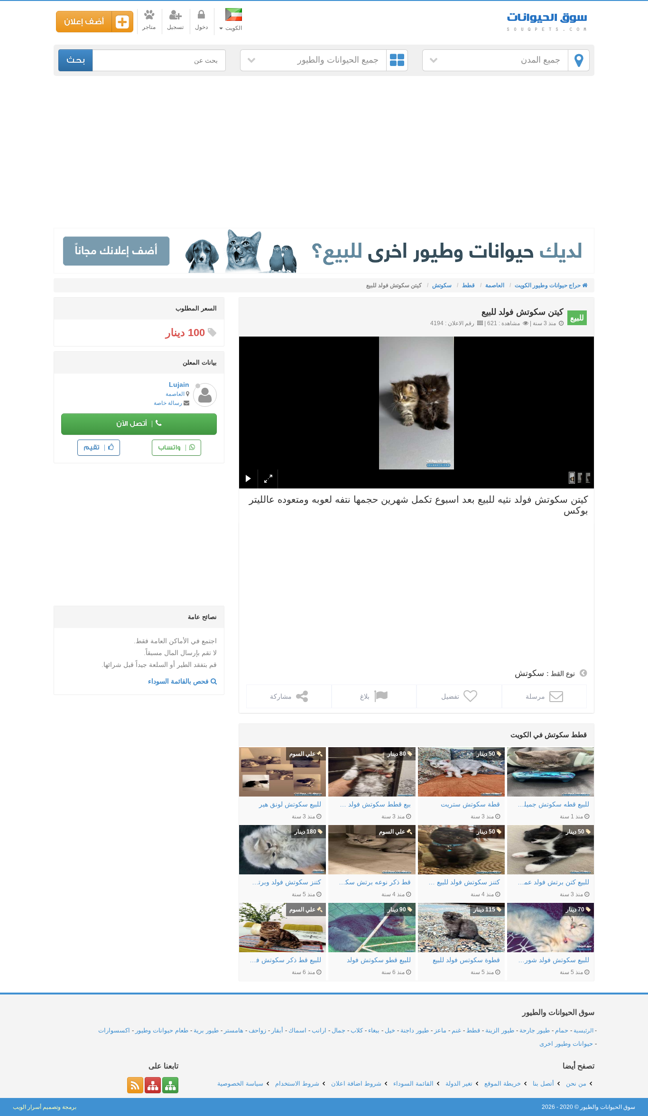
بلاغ (365, 696)
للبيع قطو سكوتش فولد (378, 960)
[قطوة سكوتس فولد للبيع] (461, 927)
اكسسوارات (114, 1030)
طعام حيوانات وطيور (161, 1030)
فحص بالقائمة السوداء (179, 681)
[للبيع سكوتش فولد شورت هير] (550, 927)
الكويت (233, 28)
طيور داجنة (414, 1030)
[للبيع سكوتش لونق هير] (282, 772)
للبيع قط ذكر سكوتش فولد (285, 960)
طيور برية (206, 1030)
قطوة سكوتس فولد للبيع (466, 960)
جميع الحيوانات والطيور (338, 60)
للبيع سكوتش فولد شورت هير (553, 960)
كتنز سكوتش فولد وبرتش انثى (285, 882)
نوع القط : (560, 673)
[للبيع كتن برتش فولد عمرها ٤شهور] (550, 849)
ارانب (319, 1030)
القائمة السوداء (413, 1083)
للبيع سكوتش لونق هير (290, 804)
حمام (561, 1030)
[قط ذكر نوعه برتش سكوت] (371, 849)
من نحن (576, 1083)
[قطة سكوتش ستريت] (461, 772)
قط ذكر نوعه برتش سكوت (374, 882)
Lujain (179, 384)
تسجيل (175, 27)
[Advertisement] (324, 151)
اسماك (297, 1030)
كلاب (357, 1030)
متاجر (149, 27)
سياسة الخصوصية (240, 1083)
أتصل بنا (543, 1083)
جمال (338, 1030)
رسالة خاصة (168, 403)
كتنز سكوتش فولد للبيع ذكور (463, 882)
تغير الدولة (458, 1083)
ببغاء (374, 1030)
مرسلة (536, 696)
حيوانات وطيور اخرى (566, 1043)
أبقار (277, 1030)
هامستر (233, 1030)
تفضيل (451, 696)
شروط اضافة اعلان (356, 1083)
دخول (201, 27)
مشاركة (282, 696)
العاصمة (175, 394)
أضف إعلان (84, 21)
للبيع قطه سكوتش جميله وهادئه (553, 804)
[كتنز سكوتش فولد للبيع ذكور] (461, 849)
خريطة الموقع (502, 1083)
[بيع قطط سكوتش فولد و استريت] (371, 772)
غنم (456, 1030)
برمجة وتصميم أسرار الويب (44, 1107)
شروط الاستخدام (297, 1083)
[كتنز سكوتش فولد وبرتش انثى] (282, 849)
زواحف (257, 1030)
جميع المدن (540, 60)
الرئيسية (583, 1030)
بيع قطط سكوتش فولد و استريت (374, 804)
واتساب (170, 447)
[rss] (135, 1085)
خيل (390, 1030)
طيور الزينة (499, 1030)
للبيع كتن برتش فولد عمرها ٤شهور (553, 882)
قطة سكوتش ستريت (470, 804)
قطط (473, 1030)
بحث (75, 60)
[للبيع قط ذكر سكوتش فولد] (282, 927)
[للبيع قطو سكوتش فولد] (371, 927)
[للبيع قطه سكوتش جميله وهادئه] (550, 772)
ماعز (440, 1030)
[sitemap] (170, 1085)
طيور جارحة (534, 1030)
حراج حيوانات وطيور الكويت (547, 19)
